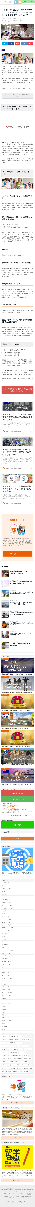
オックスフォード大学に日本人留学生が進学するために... (17, 765)
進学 (20, 1071)
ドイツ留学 (5, 944)
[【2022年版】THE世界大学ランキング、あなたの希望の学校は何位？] (17, 702)
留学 (12, 20)
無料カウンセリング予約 (20, 1189)
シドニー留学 (5, 936)
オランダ (17, 1039)
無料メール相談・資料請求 (7, 1189)
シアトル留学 (5, 930)
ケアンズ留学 (5, 916)
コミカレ (19, 1042)
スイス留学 (5, 939)
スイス (3, 1049)
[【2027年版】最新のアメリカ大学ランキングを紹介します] (17, 665)
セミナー (10, 1049)
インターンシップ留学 (7, 1039)
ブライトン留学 (6, 967)
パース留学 (5, 956)
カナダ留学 (5, 911)
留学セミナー (5, 1023)
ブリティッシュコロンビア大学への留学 (21, 1197)
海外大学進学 (5, 1017)
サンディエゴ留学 (6, 925)
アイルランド (5, 1036)
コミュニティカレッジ (7, 1046)
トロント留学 (5, 947)
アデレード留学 (6, 891)
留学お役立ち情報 (6, 1020)
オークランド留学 (6, 902)
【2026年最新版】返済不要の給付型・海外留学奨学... (17, 692)
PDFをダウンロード (17, 554)
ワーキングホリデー (7, 1003)
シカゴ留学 (5, 933)
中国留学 (4, 1006)
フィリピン (22, 1052)
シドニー (17, 1046)
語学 (3, 1071)
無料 (14, 1065)
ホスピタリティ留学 (7, 978)
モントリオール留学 (7, 992)
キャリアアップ (11, 1042)
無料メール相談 (18, 793)
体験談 (25, 1058)
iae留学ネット (16, 18)
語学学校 (19, 20)
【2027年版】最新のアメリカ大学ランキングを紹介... (17, 674)
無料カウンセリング (18, 799)
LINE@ (17, 825)
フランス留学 (5, 970)
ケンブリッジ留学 (6, 919)
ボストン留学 (5, 975)
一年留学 (23, 1194)
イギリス (19, 1036)
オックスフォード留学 (7, 908)
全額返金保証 (27, 1191)
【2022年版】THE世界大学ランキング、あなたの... (16, 710)
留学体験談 (5, 1026)
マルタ (25, 1055)
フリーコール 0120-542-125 (21, 1188)
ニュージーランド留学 (7, 950)
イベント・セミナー (15, 1194)
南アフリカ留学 (6, 1012)
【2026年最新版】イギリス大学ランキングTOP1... (16, 728)
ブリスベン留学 (6, 972)
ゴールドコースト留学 (7, 922)
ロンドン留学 (5, 1001)
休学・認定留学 (18, 1058)
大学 (30, 1058)
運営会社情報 (30, 1189)
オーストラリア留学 (7, 905)
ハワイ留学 (5, 958)
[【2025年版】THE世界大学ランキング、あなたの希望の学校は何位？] (17, 738)
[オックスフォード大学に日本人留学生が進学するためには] (17, 756)
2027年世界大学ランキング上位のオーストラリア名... (17, 784)
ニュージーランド (18, 1049)
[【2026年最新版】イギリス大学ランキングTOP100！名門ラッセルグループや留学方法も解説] (17, 720)
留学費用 (19, 1068)
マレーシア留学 (6, 986)
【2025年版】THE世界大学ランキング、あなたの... (16, 746)
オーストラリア (7, 20)
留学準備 (13, 1068)
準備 (10, 1065)
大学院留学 (10, 1061)
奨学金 (16, 1061)
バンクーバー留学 (6, 961)
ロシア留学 (5, 998)
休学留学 (4, 1009)
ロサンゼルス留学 (6, 995)
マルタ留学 (5, 984)
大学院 (3, 1061)
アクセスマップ (16, 1137)
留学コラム (22, 1193)
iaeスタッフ (6, 21)
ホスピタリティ (6, 1055)
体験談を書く (17, 1180)
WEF (3, 885)
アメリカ (13, 1036)
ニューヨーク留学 (6, 953)
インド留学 (5, 899)
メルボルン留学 (6, 989)
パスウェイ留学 (13, 1052)
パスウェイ (5, 1052)
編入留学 (26, 1068)
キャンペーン (5, 913)
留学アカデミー (15, 1193)
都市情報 (26, 1071)
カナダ (3, 1042)
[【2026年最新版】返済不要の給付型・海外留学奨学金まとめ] (17, 684)
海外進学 (4, 1065)
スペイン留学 (5, 941)
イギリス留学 (5, 896)
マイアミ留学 (5, 981)
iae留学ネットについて (18, 1191)
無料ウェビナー (21, 1065)
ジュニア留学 (25, 1046)
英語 (15, 20)
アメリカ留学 (5, 894)
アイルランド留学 (6, 888)
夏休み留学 (5, 1015)
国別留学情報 (6, 1194)
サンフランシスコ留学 (7, 927)
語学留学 (23, 20)
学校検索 (29, 1193)
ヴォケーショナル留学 (14, 1196)
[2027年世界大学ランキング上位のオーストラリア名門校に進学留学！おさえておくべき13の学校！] (17, 776)
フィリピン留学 (6, 964)
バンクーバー (28, 1049)
